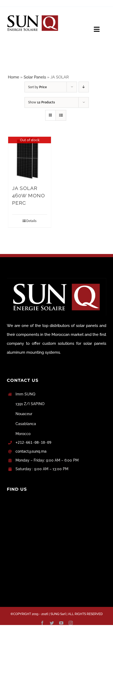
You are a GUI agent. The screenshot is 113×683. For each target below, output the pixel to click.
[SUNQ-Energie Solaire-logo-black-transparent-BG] (32, 14)
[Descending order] (84, 87)
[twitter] (52, 623)
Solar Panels (35, 77)
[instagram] (71, 623)
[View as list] (61, 115)
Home (13, 77)
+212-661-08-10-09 (33, 442)
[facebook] (42, 623)
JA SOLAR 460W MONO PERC (28, 195)
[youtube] (61, 623)
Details (31, 221)
